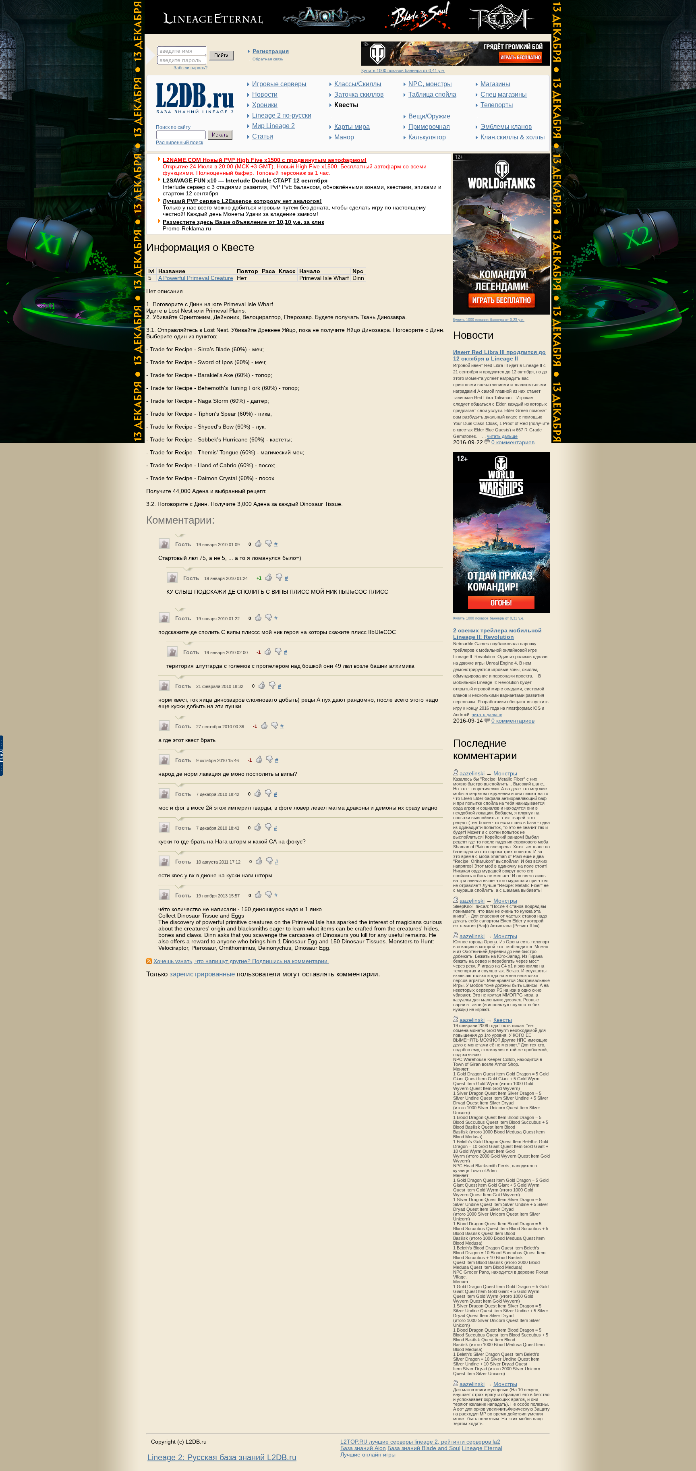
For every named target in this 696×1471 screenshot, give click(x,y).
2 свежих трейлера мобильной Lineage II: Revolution (497, 633)
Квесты (502, 1020)
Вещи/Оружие (429, 116)
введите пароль (180, 60)
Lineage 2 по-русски (281, 115)
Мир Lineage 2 (273, 125)
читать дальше (502, 436)
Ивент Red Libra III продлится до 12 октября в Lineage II (499, 355)
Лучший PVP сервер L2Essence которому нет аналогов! (242, 201)
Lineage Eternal (482, 1448)
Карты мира (352, 126)
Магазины (495, 84)
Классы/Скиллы (357, 84)
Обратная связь (268, 59)
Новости (265, 94)
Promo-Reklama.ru (187, 228)
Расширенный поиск (179, 142)
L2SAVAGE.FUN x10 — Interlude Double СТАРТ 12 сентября (245, 180)
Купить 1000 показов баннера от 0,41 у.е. (403, 70)
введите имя (176, 51)
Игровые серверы (279, 84)
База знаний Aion (363, 1448)
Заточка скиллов (359, 94)
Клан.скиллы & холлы (513, 137)
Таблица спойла (432, 94)
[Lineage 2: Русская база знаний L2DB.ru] (191, 111)
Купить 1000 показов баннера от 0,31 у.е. (488, 618)
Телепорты (497, 105)
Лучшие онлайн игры (368, 1454)
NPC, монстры (430, 84)
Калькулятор (427, 137)
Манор (344, 137)
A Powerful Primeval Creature (195, 278)
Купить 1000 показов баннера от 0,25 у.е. (488, 320)
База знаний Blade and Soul (423, 1448)
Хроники (265, 105)
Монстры (505, 773)
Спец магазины (504, 94)
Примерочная (429, 126)
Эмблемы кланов (506, 126)
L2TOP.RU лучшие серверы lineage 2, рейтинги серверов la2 (420, 1441)
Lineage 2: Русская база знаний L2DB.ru (221, 1457)
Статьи (262, 136)
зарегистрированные (202, 974)
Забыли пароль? (190, 67)
